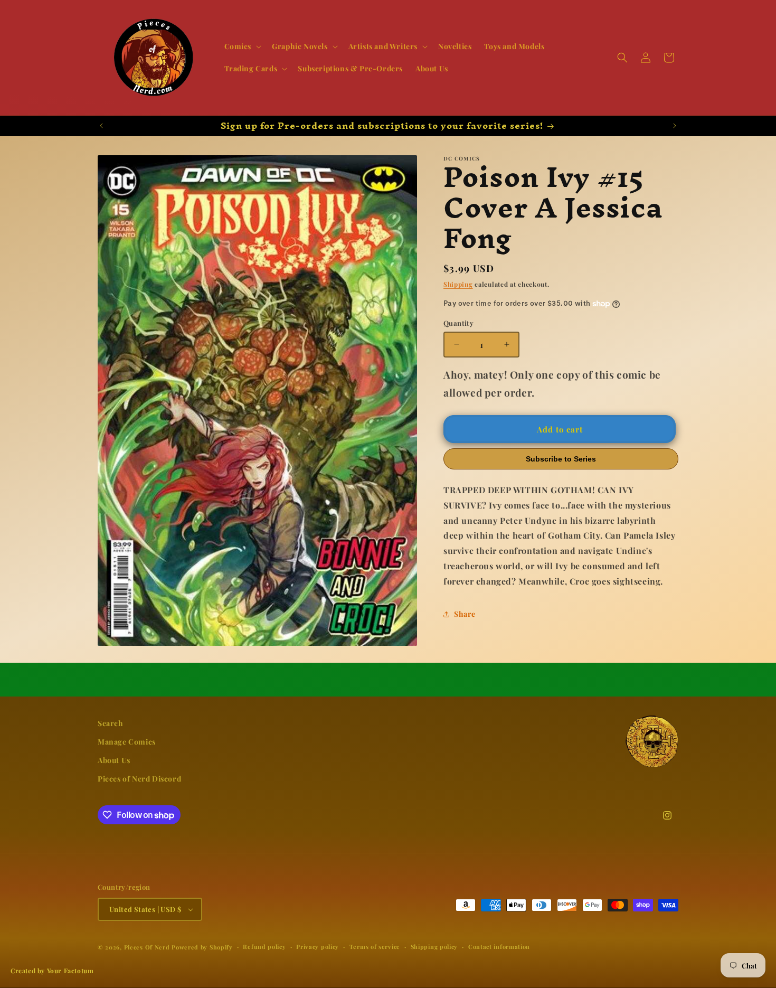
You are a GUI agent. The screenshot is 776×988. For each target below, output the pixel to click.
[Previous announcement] (101, 126)
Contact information (499, 947)
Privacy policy (317, 947)
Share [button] (465, 614)
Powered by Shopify (202, 947)
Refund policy (264, 947)
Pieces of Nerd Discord (139, 779)
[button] (242, 46)
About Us (114, 761)
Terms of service (374, 947)
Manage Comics (127, 742)
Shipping (458, 284)
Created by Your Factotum (52, 970)
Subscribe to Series (561, 459)
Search (111, 723)
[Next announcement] (674, 126)
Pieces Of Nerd (147, 947)
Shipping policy (434, 947)
